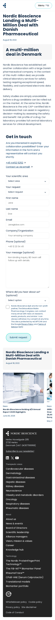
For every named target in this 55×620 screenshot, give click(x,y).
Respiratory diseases (18, 503)
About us (11, 519)
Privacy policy (13, 607)
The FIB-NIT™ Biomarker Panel (23, 568)
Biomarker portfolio (17, 586)
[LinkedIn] (7, 458)
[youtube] (17, 458)
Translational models (18, 581)
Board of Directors (16, 528)
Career (10, 545)
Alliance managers (16, 536)
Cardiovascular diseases (20, 469)
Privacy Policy (27, 324)
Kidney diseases (15, 486)
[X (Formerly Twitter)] (12, 458)
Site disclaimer (29, 607)
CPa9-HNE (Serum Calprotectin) (24, 577)
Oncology (11, 499)
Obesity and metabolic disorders (25, 495)
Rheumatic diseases (17, 508)
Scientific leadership (17, 532)
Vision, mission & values (19, 541)
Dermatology (13, 473)
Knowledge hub (15, 549)
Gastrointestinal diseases (20, 477)
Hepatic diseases (15, 482)
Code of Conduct (15, 612)
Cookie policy (35, 602)
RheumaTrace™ (15, 573)
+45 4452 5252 (14, 162)
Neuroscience (14, 490)
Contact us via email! (18, 167)
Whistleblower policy (16, 602)
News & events (14, 523)
